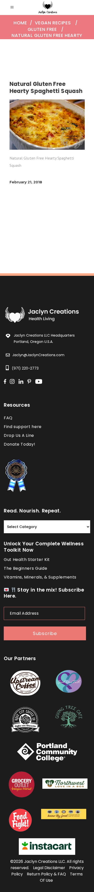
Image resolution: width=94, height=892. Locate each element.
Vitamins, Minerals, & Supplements (40, 577)
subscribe (45, 633)
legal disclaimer (49, 868)
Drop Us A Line (19, 435)
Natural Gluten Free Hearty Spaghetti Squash (47, 38)
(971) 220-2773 (25, 368)
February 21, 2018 (26, 182)
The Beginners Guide (25, 568)
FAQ (8, 418)
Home (20, 23)
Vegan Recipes (53, 23)
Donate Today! (19, 444)
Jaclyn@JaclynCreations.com (38, 354)
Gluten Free (42, 29)
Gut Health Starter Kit (27, 559)
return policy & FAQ (46, 874)
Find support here (23, 427)
